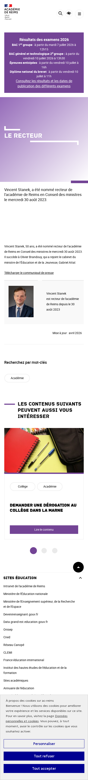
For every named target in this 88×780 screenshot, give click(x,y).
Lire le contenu (44, 529)
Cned (6, 637)
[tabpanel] (44, 483)
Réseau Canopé (13, 645)
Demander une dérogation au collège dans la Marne (43, 508)
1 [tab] (33, 550)
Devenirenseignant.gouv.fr (20, 614)
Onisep (8, 629)
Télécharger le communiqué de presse (29, 273)
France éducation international (23, 660)
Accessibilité (69, 13)
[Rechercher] (60, 14)
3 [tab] (54, 550)
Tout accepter (44, 768)
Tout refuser (44, 756)
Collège (23, 486)
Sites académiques (15, 680)
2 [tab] (44, 550)
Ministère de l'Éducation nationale (25, 594)
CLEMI (7, 652)
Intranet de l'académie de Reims (24, 586)
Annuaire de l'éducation (18, 688)
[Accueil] (16, 12)
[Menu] (79, 14)
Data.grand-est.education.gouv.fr (25, 622)
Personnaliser (44, 743)
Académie (17, 378)
